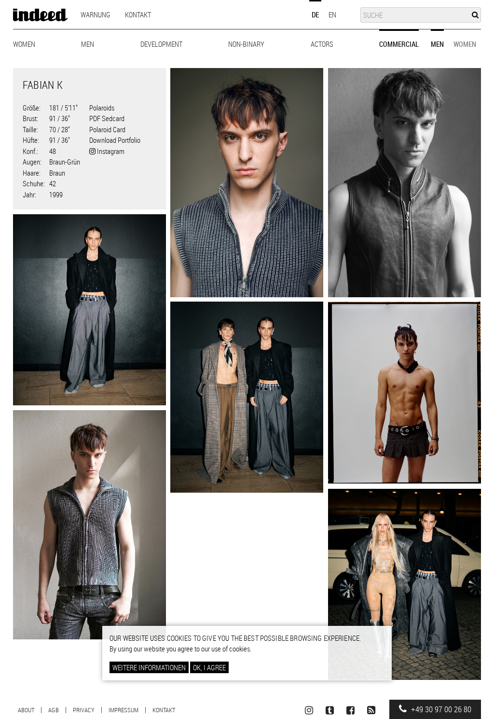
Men (87, 44)
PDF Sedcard (106, 118)
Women (24, 44)
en (332, 14)
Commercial (399, 44)
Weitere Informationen (149, 667)
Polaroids (101, 107)
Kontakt (138, 14)
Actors (322, 44)
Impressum (123, 709)
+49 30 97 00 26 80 (440, 709)
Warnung (95, 14)
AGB (53, 709)
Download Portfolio (114, 140)
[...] (246, 182)
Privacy (84, 709)
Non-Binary (246, 44)
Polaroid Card (107, 129)
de (315, 14)
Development (161, 44)
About (26, 709)
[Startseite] (40, 15)
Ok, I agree (209, 667)
